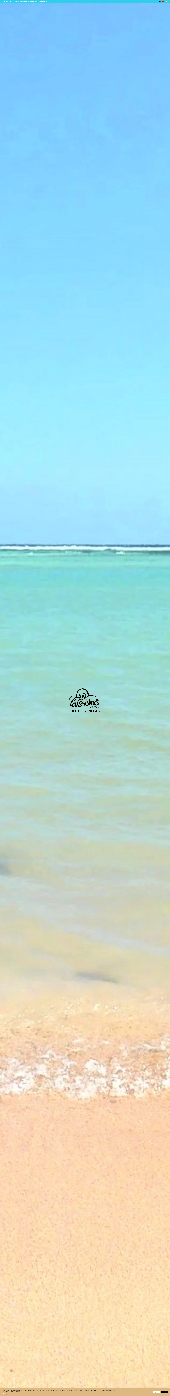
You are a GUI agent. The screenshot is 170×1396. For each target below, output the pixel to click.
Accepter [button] (164, 1392)
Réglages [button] (156, 1392)
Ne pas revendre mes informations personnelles (18, 1394)
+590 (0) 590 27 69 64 (10, 1)
